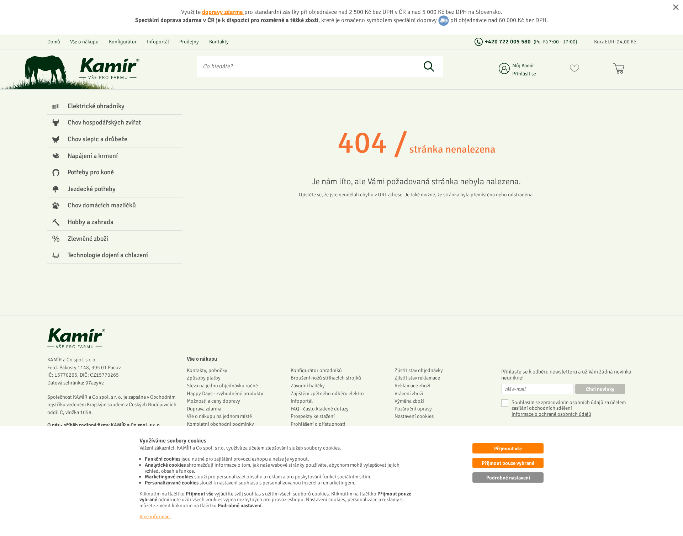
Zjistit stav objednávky (419, 370)
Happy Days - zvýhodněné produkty (225, 393)
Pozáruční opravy (413, 408)
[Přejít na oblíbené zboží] (574, 69)
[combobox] (306, 66)
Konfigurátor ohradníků (316, 370)
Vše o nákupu (84, 41)
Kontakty (219, 41)
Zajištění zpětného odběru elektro (327, 393)
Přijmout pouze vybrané (508, 463)
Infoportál (158, 41)
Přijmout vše (508, 448)
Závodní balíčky (308, 385)
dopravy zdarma (223, 12)
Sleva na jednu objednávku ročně (222, 385)
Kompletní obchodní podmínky (220, 424)
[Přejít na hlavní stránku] (109, 68)
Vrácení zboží (409, 393)
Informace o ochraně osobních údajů (551, 414)
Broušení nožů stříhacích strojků (326, 378)
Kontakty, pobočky (207, 370)
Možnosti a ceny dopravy (213, 401)
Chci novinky (600, 389)
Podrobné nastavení (508, 477)
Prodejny (189, 41)
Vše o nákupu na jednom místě (219, 416)
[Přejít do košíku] (620, 69)
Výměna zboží (409, 401)
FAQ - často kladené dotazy (320, 408)
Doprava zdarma (204, 408)
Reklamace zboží (412, 385)
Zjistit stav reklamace (417, 378)
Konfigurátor (123, 41)
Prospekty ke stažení (313, 416)
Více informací (155, 516)
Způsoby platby (204, 378)
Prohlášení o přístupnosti (318, 424)
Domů (53, 41)
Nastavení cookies (414, 416)
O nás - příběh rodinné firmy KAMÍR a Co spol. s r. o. (104, 425)
